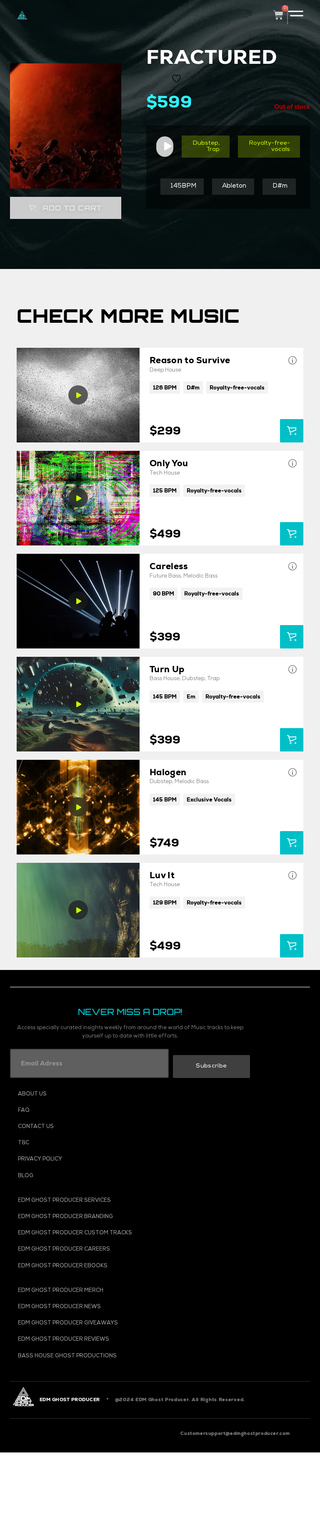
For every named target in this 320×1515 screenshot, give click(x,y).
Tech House (165, 473)
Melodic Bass (200, 576)
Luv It (162, 875)
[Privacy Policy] (93, 1159)
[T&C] (93, 1143)
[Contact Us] (93, 1127)
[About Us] (93, 1094)
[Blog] (93, 1176)
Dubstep (205, 143)
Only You (169, 463)
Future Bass (165, 576)
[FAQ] (93, 1111)
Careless (169, 566)
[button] (65, 208)
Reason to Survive (190, 360)
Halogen (168, 772)
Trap (213, 150)
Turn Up (167, 669)
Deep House (165, 370)
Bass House (165, 679)
